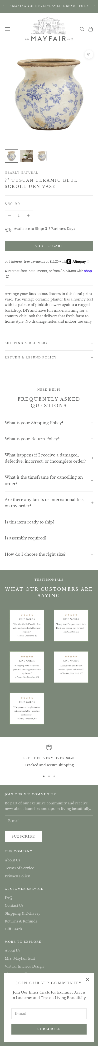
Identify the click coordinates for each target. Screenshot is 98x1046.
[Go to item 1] (11, 156)
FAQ (8, 898)
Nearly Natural (21, 172)
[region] (49, 756)
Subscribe (48, 1029)
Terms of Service (19, 868)
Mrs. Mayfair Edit (20, 958)
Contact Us (14, 905)
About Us (12, 860)
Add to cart (49, 246)
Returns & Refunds (21, 921)
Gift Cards (13, 929)
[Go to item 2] (26, 156)
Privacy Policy (17, 876)
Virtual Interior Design (24, 966)
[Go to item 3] (42, 156)
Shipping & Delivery (22, 913)
